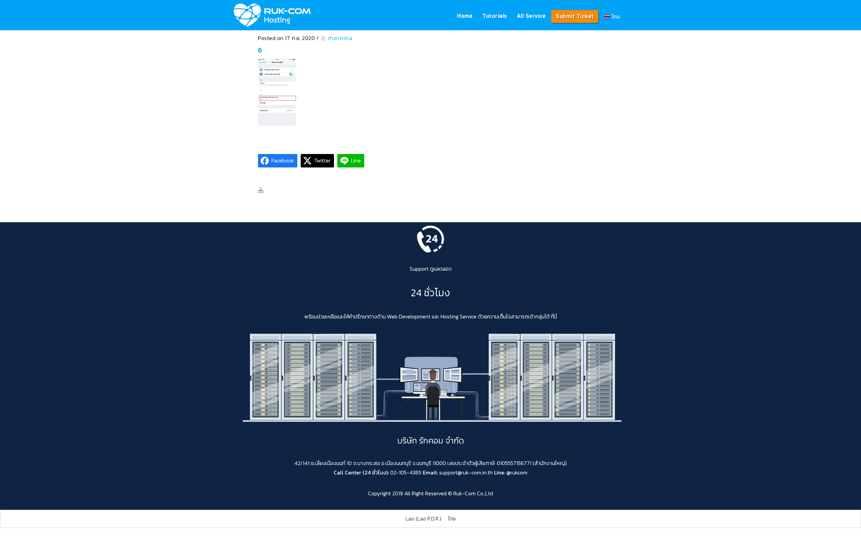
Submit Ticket (575, 16)
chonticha (340, 38)
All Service (531, 16)
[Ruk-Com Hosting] (272, 15)
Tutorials (494, 16)
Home (465, 16)
